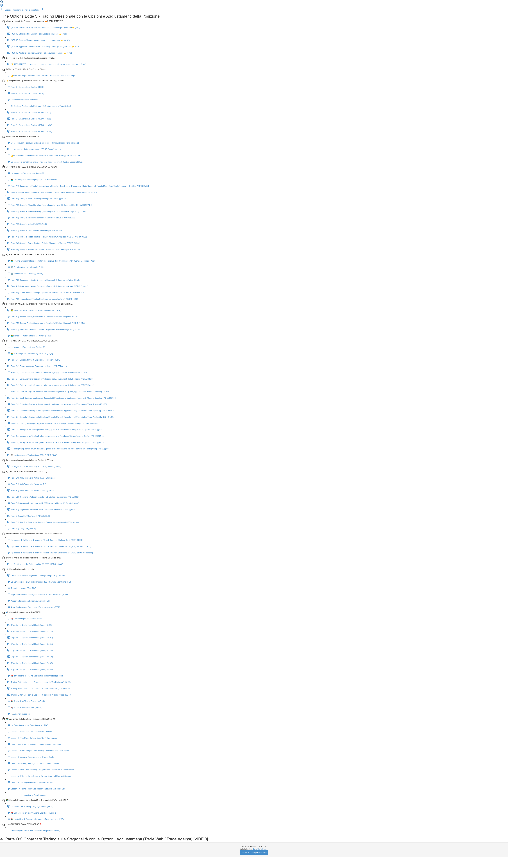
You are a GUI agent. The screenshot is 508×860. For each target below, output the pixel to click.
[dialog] (485, 825)
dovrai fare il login (260, 849)
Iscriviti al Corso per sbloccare (254, 852)
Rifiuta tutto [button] (494, 847)
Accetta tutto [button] (476, 847)
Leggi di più (487, 815)
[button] (1, 2)
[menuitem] (1, 6)
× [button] (502, 796)
